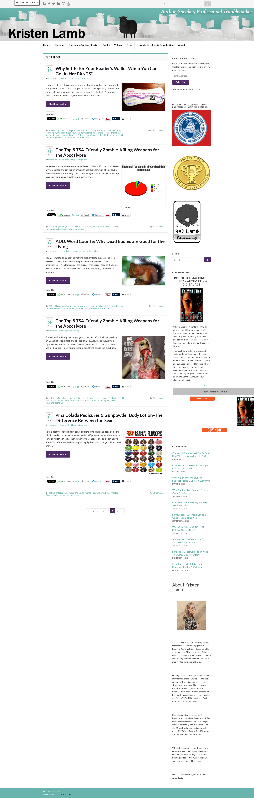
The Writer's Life (67, 251)
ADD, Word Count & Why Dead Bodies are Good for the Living (110, 244)
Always (70, 130)
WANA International (79, 137)
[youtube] (68, 3)
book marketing (114, 130)
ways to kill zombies (101, 226)
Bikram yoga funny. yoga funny (69, 306)
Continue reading (57, 104)
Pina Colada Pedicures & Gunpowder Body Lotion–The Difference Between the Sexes (109, 417)
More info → (204, 385)
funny (55, 226)
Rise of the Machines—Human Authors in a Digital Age (191, 281)
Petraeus (81, 135)
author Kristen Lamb (83, 130)
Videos (118, 44)
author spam (100, 130)
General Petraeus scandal (108, 132)
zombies (59, 403)
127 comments (159, 130)
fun (50, 226)
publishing (92, 135)
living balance (117, 306)
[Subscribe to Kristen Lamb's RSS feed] (44, 3)
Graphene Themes (63, 794)
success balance (53, 308)
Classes (58, 44)
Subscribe (180, 82)
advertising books (57, 130)
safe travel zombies (98, 398)
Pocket (75, 119)
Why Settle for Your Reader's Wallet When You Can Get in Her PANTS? (107, 71)
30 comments (159, 226)
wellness (93, 308)
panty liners (71, 135)
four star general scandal (83, 132)
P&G (107, 493)
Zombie (114, 226)
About (181, 44)
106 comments (159, 306)
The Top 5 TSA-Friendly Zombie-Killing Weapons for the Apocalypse (107, 152)
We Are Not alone (61, 400)
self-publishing (104, 135)
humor (49, 135)
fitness (87, 306)
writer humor (77, 400)
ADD (51, 306)
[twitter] (53, 3)
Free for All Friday (67, 159)
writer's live (103, 308)
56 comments (159, 493)
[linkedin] (58, 3)
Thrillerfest (113, 398)
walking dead (85, 226)
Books (106, 44)
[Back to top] (247, 791)
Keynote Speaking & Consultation (155, 44)
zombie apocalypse (54, 229)
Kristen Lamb (53, 78)
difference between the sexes (70, 493)
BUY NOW (202, 398)
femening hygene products (58, 132)
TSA (122, 398)
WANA (65, 137)
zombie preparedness (74, 229)
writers (87, 400)
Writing (76, 330)
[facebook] (49, 3)
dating (52, 493)
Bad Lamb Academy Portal (83, 44)
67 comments (159, 398)
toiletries (58, 495)
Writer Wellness (93, 251)
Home (46, 44)
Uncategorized (84, 78)
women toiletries (71, 495)
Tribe (129, 44)
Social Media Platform (68, 78)
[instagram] (63, 3)
